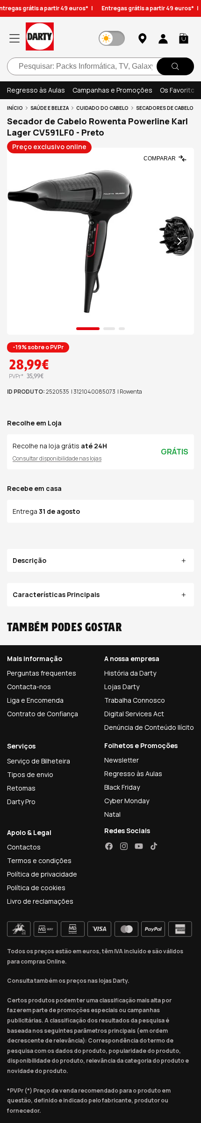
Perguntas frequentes (41, 673)
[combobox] (100, 66)
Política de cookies (36, 887)
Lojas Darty (121, 686)
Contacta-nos (29, 686)
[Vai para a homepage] (40, 38)
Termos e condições (39, 860)
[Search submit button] (175, 66)
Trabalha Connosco (134, 700)
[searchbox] (100, 66)
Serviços (21, 745)
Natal (112, 814)
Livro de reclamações (40, 901)
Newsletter (121, 760)
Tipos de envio (30, 774)
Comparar (160, 158)
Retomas (21, 788)
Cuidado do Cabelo (102, 108)
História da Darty (130, 673)
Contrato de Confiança (42, 713)
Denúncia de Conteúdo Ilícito (149, 727)
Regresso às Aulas (36, 90)
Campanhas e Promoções (112, 90)
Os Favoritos (179, 90)
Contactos (24, 846)
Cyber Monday (126, 800)
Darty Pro (21, 801)
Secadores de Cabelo (165, 108)
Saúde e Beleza (49, 108)
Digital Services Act (134, 713)
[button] (183, 38)
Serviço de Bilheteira (38, 760)
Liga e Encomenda (35, 700)
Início (15, 108)
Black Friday (122, 787)
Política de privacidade (42, 874)
